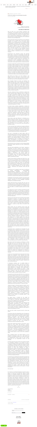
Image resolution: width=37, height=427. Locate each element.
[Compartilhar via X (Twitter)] (9, 392)
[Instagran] (33, 2)
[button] (17, 5)
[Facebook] (33, 0)
